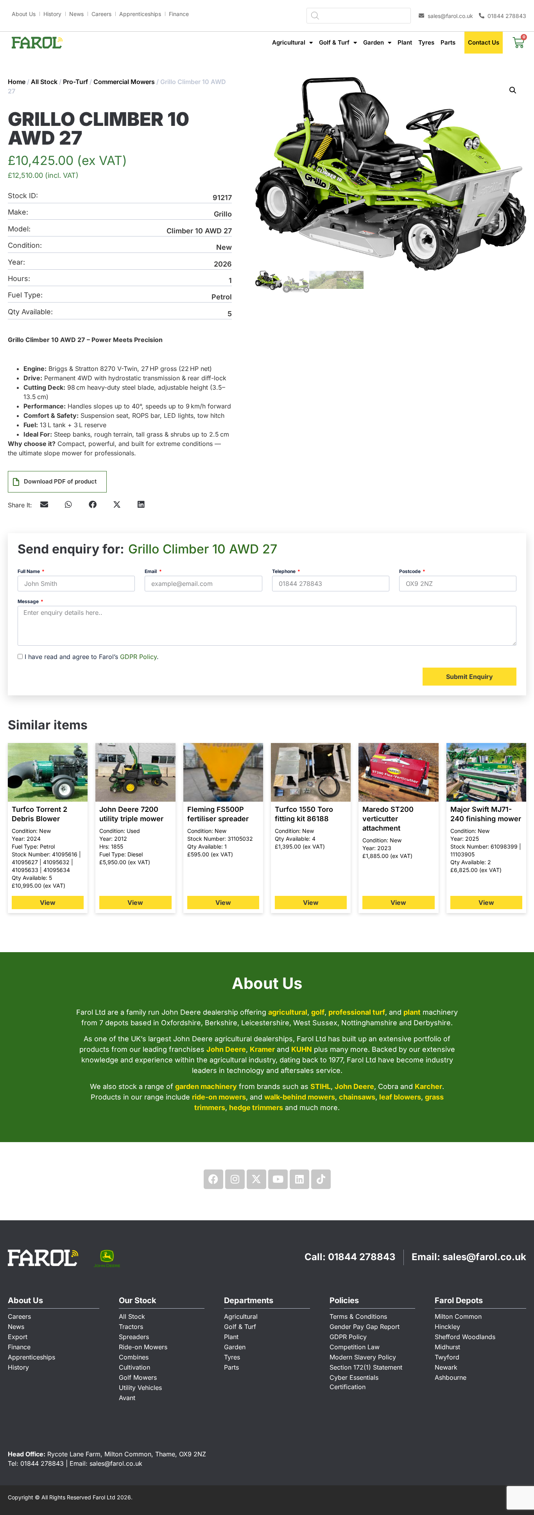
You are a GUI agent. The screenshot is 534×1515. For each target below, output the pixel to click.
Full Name (29, 571)
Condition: (25, 245)
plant (412, 1012)
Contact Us (483, 42)
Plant (405, 42)
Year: (16, 262)
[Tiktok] (321, 1179)
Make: (18, 212)
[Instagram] (235, 1179)
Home (16, 82)
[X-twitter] (256, 1179)
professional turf (356, 1012)
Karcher (428, 1086)
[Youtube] (278, 1179)
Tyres (426, 42)
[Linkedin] (299, 1179)
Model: (19, 229)
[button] (68, 505)
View (48, 902)
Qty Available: (30, 312)
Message (29, 601)
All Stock (44, 82)
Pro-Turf (75, 82)
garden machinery (206, 1086)
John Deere (226, 1049)
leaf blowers (400, 1097)
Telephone (284, 571)
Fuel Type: (25, 295)
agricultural (287, 1012)
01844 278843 (362, 1256)
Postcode (410, 571)
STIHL (320, 1086)
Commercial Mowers (124, 82)
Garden (373, 42)
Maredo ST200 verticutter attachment (388, 818)
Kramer (262, 1049)
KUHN (301, 1049)
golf (317, 1012)
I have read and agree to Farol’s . (92, 657)
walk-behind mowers (299, 1097)
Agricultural (288, 42)
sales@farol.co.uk (484, 1256)
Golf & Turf (334, 42)
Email (151, 571)
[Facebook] (213, 1179)
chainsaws (357, 1097)
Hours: (19, 279)
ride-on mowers (219, 1097)
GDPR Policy (138, 657)
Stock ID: (23, 196)
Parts (448, 42)
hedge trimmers (256, 1107)
